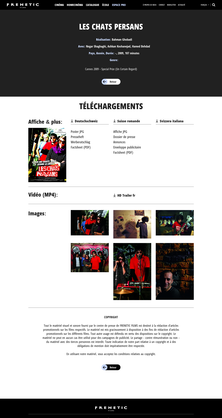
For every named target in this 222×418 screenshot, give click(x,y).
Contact (162, 5)
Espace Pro (119, 5)
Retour (113, 81)
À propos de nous (149, 5)
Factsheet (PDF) (81, 147)
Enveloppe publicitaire (127, 147)
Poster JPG (77, 131)
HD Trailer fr (126, 195)
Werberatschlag (80, 142)
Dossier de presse (124, 136)
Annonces (119, 142)
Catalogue (92, 5)
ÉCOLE (105, 5)
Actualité (181, 5)
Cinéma (59, 5)
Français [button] (204, 5)
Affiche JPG (120, 131)
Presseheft (77, 136)
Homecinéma (75, 5)
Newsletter (171, 5)
